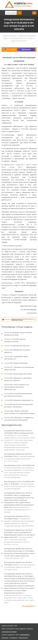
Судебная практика (9, 36)
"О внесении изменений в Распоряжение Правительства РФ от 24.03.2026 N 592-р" (19, 566)
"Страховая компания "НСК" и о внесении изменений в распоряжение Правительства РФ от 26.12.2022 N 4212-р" (19, 537)
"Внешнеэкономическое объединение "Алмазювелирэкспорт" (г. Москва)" (19, 502)
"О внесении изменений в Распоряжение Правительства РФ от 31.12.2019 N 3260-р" (19, 457)
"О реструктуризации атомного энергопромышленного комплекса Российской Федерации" (19, 485)
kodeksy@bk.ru (25, 635)
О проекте (13, 638)
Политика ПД (23, 638)
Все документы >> (29, 606)
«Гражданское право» (9, 632)
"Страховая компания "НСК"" (19, 553)
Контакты (5, 638)
